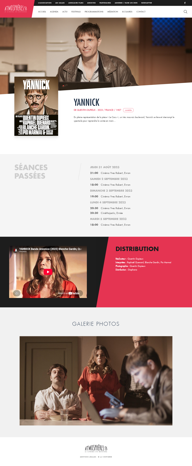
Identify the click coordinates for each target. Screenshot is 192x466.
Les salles (60, 3)
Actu (64, 12)
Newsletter (146, 3)
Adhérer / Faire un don (126, 3)
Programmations (94, 12)
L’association (45, 3)
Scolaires (127, 12)
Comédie (128, 110)
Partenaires (105, 3)
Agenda (54, 12)
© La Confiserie (105, 457)
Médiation (112, 12)
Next (171, 379)
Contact (141, 12)
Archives (91, 3)
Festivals (76, 12)
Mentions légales (88, 457)
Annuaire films (75, 3)
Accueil (42, 12)
